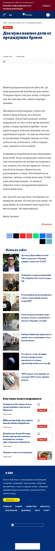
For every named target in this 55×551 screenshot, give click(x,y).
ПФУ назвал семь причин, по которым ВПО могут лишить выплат (35, 376)
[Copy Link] (15, 50)
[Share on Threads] (10, 50)
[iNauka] (27, 15)
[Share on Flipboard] (15, 44)
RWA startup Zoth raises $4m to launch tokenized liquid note (18, 422)
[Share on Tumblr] (37, 44)
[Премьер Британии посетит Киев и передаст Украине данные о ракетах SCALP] (11, 263)
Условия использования (13, 8)
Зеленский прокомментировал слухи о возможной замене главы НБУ (36, 297)
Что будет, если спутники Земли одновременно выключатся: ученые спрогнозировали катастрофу (35, 359)
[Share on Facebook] (5, 44)
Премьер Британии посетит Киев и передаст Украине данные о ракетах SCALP (35, 258)
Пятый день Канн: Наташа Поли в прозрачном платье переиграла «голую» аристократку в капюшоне (17, 437)
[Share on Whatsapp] (26, 44)
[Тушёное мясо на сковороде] (44, 455)
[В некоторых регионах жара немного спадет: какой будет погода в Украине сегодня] (11, 322)
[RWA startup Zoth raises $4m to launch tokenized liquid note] (44, 423)
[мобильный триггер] (5, 15)
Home (5, 23)
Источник (47, 224)
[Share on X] (10, 44)
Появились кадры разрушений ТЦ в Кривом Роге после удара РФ (36, 278)
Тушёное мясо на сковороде (17, 452)
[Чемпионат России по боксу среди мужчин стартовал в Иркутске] (44, 407)
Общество (7, 27)
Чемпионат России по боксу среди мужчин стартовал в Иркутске (17, 407)
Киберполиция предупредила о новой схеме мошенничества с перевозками (36, 337)
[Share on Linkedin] (31, 44)
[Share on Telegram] (5, 50)
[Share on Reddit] (42, 44)
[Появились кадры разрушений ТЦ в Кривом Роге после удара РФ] (11, 282)
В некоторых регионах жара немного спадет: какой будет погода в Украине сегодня (35, 317)
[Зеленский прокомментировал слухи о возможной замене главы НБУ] (11, 302)
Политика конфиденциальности (17, 5)
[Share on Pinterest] (21, 44)
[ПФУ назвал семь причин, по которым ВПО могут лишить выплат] (11, 381)
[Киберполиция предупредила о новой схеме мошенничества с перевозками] (11, 342)
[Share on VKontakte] (47, 44)
